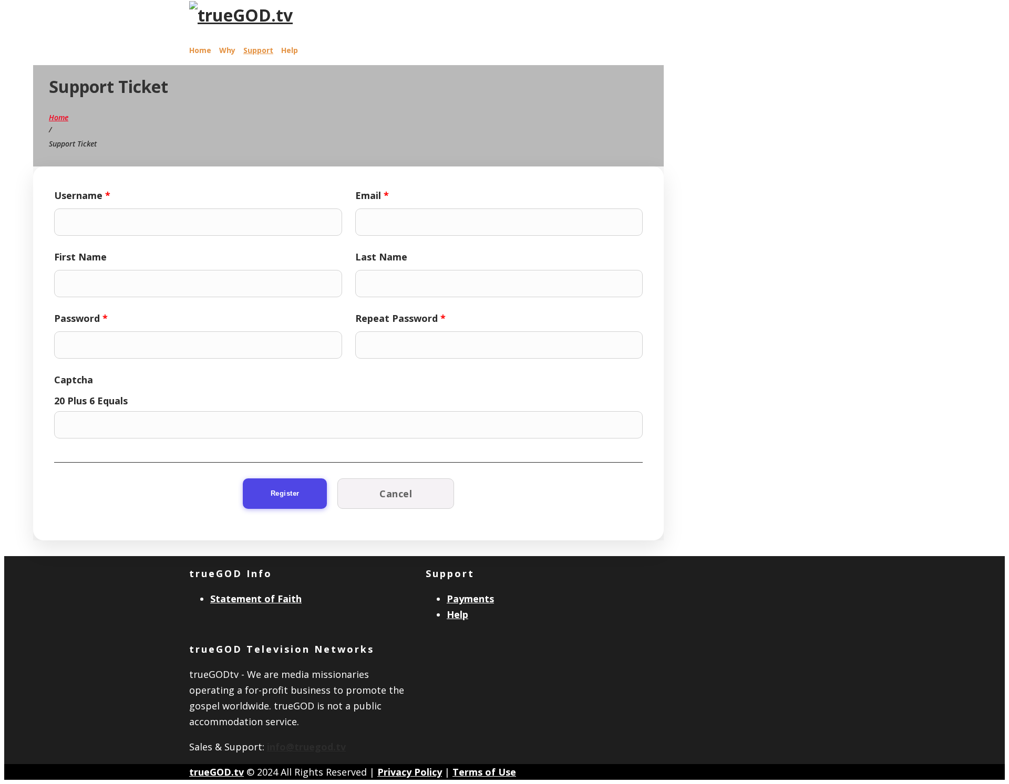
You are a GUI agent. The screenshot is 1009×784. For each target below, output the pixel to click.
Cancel (395, 493)
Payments (470, 598)
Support (258, 50)
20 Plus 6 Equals (91, 400)
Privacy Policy (409, 772)
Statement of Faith (256, 598)
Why (227, 50)
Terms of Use (484, 772)
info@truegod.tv (306, 746)
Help (289, 50)
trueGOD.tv (216, 772)
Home (200, 50)
